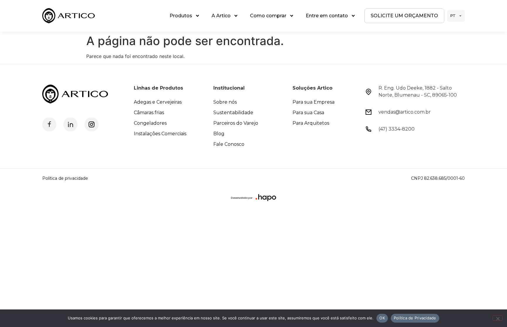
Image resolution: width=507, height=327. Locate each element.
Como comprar (268, 15)
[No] (498, 318)
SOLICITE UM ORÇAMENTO (404, 15)
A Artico (221, 15)
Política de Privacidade (415, 318)
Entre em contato (327, 15)
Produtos (181, 15)
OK (382, 318)
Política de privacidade (65, 178)
